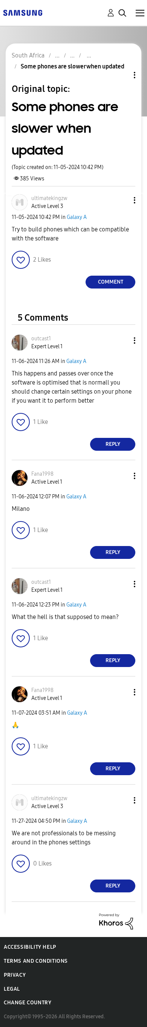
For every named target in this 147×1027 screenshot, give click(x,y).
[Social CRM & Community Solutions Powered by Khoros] (116, 921)
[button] (122, 200)
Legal (12, 989)
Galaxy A (77, 217)
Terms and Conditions (36, 961)
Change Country (27, 1002)
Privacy (15, 975)
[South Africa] (22, 12)
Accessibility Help (30, 947)
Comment (110, 282)
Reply (113, 444)
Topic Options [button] (121, 75)
